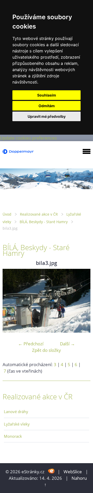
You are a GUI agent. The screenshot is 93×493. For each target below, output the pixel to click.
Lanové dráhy (16, 411)
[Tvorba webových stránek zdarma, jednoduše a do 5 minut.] (51, 471)
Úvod (7, 214)
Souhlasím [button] (46, 95)
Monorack (13, 436)
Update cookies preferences (28, 138)
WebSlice (73, 472)
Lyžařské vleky (17, 424)
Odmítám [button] (46, 106)
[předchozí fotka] (11, 301)
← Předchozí (30, 344)
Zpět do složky (46, 350)
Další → (67, 344)
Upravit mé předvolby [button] (47, 116)
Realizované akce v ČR (39, 214)
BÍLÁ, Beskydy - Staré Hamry (44, 221)
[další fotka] (82, 301)
